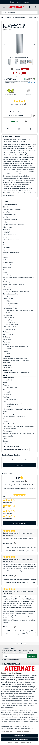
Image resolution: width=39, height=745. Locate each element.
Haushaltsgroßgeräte (19, 17)
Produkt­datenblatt (10, 95)
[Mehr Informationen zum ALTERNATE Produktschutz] (34, 116)
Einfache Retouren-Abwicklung (19, 2)
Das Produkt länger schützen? (19, 112)
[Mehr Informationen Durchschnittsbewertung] (25, 104)
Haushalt (8, 17)
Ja (27, 550)
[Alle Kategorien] (4, 7)
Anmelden (31, 656)
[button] (4, 43)
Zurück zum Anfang (19, 644)
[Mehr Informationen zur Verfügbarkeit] (26, 121)
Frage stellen (19, 465)
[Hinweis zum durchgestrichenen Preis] (12, 69)
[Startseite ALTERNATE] (16, 7)
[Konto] (30, 7)
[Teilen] (30, 129)
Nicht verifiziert (8, 543)
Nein (33, 550)
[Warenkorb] (35, 7)
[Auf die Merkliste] (8, 129)
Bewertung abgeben (19, 523)
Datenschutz (15, 659)
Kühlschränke (32, 17)
